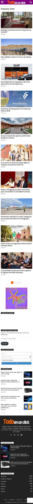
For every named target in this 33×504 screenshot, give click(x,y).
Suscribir (4, 343)
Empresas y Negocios (6, 479)
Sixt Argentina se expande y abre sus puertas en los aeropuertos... (15, 83)
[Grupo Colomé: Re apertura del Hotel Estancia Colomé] (16, 126)
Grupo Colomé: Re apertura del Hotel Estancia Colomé (15, 137)
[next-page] (4, 413)
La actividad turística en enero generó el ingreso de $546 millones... (16, 271)
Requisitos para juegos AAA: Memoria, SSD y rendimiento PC (10, 381)
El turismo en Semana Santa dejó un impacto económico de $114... (15, 164)
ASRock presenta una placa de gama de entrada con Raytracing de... (12, 389)
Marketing (3, 486)
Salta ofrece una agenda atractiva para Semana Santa (16, 244)
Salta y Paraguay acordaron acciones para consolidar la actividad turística (15, 191)
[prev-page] (2, 413)
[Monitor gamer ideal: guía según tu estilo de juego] (28, 374)
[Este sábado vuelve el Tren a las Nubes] (16, 47)
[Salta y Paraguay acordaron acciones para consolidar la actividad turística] (16, 179)
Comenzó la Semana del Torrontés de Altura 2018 (16, 110)
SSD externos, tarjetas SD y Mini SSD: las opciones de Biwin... (10, 397)
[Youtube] (21, 435)
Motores (3, 489)
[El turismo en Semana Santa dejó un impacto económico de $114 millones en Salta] (16, 153)
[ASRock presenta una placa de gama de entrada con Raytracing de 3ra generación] (28, 391)
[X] (18, 435)
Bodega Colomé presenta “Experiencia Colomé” (16, 31)
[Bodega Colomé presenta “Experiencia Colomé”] (16, 20)
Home (5, 499)
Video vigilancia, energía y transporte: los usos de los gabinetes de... (9, 406)
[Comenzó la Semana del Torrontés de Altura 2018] (16, 99)
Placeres (3, 484)
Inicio (2, 6)
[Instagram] (15, 435)
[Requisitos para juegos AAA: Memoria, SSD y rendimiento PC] (28, 382)
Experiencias (19, 499)
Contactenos (12, 499)
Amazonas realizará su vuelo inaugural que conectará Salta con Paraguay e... (16, 218)
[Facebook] (11, 435)
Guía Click (26, 499)
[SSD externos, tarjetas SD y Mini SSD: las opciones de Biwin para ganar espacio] (28, 399)
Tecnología (3, 481)
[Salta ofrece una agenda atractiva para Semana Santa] (16, 233)
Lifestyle (3, 491)
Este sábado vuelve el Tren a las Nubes (16, 57)
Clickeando (3, 476)
